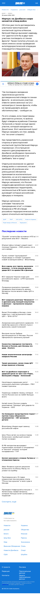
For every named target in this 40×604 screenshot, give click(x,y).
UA (36, 3)
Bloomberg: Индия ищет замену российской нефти (16, 427)
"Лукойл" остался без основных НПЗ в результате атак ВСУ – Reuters (18, 237)
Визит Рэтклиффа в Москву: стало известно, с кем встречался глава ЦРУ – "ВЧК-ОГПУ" (16, 314)
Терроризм (23, 222)
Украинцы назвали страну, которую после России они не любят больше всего (18, 395)
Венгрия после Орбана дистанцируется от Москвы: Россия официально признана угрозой (17, 335)
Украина (10, 13)
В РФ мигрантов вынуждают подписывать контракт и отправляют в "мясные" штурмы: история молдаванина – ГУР (18, 448)
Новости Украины (30, 219)
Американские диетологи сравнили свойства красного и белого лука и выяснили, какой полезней (18, 325)
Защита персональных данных (25, 577)
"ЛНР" (11, 219)
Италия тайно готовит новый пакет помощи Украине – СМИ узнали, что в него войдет (18, 247)
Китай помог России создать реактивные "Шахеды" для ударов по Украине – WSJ (18, 405)
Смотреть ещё (9, 502)
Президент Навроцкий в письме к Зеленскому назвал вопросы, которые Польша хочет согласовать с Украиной (18, 493)
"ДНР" (5, 219)
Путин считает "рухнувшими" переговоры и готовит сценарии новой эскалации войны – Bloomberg (18, 258)
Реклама (22, 567)
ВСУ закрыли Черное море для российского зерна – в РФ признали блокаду (18, 279)
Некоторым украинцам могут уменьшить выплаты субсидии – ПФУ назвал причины (18, 384)
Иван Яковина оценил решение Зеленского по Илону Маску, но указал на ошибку (16, 469)
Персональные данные (25, 572)
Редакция (6, 571)
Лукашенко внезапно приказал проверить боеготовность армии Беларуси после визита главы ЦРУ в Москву (17, 290)
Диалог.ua (5, 584)
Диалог (4, 13)
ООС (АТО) (19, 219)
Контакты (5, 575)
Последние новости (14, 231)
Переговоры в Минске (10, 222)
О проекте (6, 567)
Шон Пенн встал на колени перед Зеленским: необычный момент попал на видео (17, 437)
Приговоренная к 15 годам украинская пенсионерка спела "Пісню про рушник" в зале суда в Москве (17, 480)
